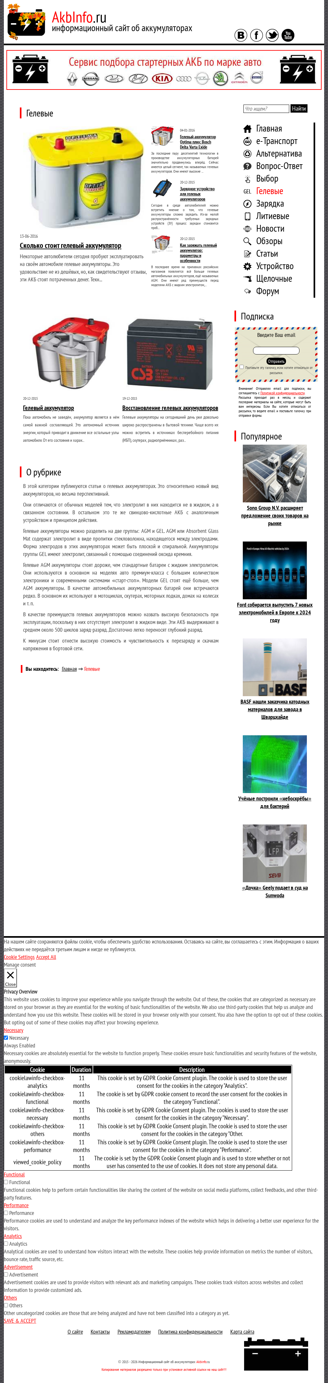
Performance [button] (16, 1205)
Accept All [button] (46, 956)
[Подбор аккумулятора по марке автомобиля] (164, 70)
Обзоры (269, 240)
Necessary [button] (13, 1030)
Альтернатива (279, 153)
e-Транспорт (277, 140)
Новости (270, 228)
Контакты (100, 1331)
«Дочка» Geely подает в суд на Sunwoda (275, 891)
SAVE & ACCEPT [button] (20, 1320)
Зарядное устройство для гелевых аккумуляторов (197, 194)
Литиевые (272, 215)
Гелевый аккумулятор (48, 408)
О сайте (75, 1331)
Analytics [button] (13, 1236)
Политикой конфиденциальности (282, 392)
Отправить (276, 361)
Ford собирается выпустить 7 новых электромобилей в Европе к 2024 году (275, 612)
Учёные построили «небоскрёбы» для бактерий (274, 802)
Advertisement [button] (18, 1266)
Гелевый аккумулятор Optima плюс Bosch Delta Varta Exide (198, 142)
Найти (299, 108)
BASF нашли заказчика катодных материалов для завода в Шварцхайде (275, 709)
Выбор (267, 178)
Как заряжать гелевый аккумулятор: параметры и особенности (198, 252)
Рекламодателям (134, 1331)
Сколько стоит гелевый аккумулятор (70, 245)
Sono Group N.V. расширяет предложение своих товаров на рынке (274, 515)
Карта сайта (242, 1331)
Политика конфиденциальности (190, 1331)
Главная (269, 128)
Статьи (267, 253)
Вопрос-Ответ (279, 165)
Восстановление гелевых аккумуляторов (170, 408)
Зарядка (270, 203)
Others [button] (10, 1297)
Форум (267, 290)
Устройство (275, 265)
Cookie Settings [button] (19, 956)
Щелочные (274, 278)
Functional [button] (14, 1174)
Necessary (19, 1037)
